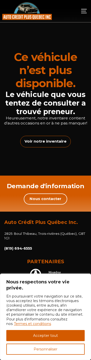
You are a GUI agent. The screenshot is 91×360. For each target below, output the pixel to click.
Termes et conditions (32, 323)
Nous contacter (45, 199)
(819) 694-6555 (18, 248)
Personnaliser (45, 349)
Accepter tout (45, 335)
